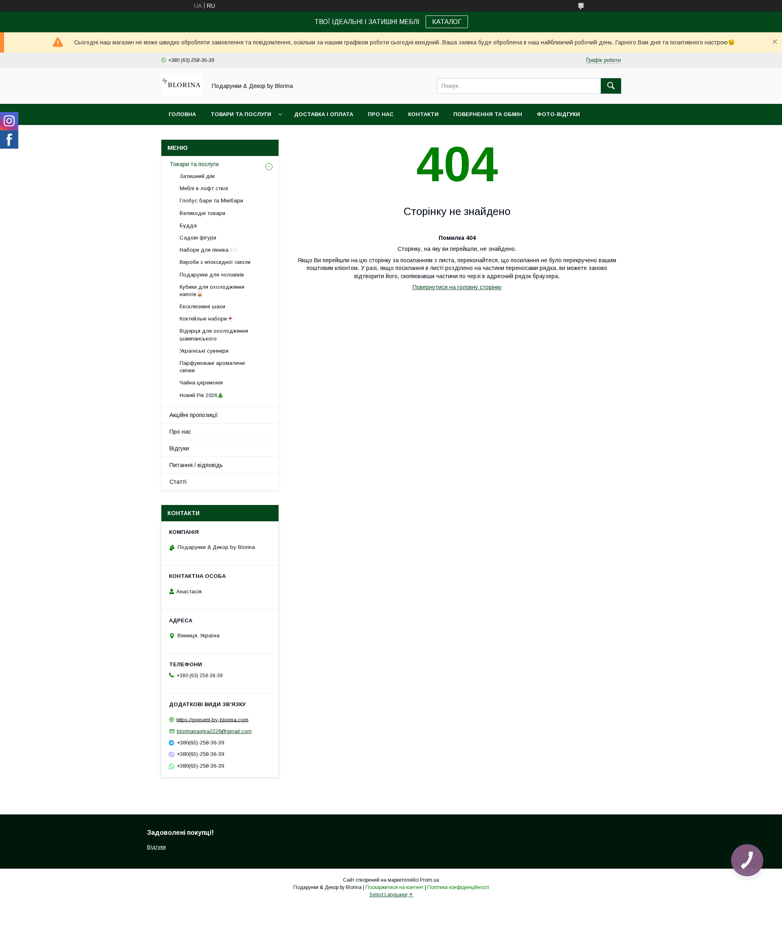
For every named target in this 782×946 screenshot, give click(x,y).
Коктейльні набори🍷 (206, 319)
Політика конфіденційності (458, 887)
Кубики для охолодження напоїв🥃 (212, 290)
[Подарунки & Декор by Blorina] (181, 93)
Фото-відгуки (558, 114)
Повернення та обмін (487, 114)
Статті (178, 481)
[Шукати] (611, 86)
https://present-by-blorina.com (212, 719)
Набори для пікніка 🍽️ (208, 250)
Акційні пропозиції (193, 415)
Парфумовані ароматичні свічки (212, 366)
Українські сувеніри (204, 351)
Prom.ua (429, 880)
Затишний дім (197, 176)
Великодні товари (202, 213)
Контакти (423, 114)
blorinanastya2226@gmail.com (214, 731)
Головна (182, 114)
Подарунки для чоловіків (212, 275)
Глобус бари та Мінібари (211, 201)
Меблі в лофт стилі (204, 188)
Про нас (380, 114)
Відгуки (179, 448)
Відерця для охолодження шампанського (214, 334)
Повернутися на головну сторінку (457, 287)
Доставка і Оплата (323, 114)
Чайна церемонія (201, 383)
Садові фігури (198, 238)
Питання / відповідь (196, 465)
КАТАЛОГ (446, 21)
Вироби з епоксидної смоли (215, 262)
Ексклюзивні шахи (202, 306)
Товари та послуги (241, 114)
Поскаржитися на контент (394, 887)
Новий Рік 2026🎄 (202, 395)
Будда (188, 225)
